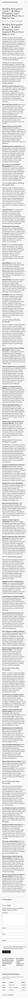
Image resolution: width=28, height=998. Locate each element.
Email (4, 934)
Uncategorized (19, 21)
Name (4, 928)
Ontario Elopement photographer (10, 2)
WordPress (11, 995)
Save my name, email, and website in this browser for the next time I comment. (15, 947)
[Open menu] (25, 2)
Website (4, 940)
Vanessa (13, 21)
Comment (5, 913)
